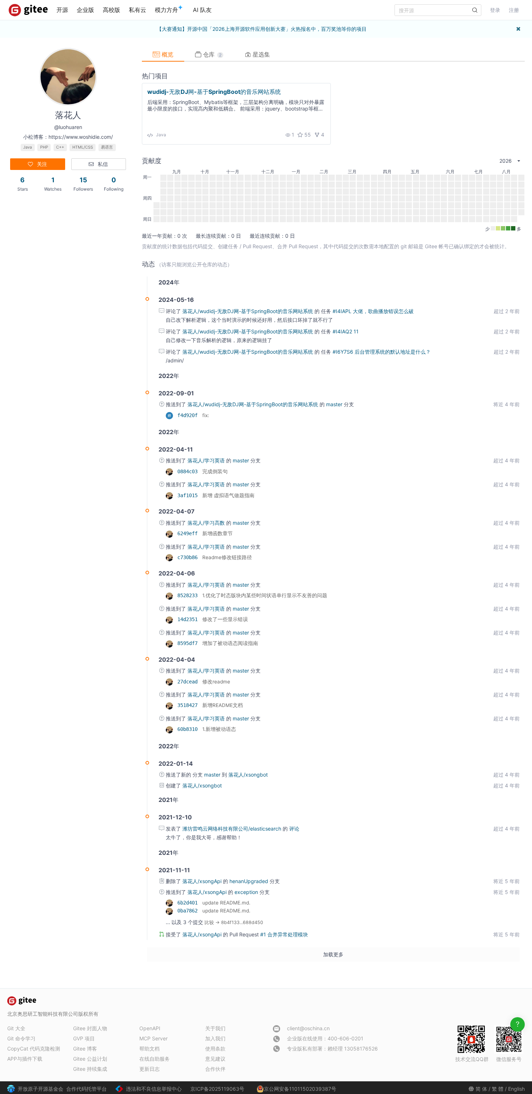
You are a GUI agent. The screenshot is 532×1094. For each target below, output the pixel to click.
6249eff (188, 533)
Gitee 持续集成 (90, 1069)
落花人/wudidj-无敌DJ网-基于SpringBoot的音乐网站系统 (248, 311)
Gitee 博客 (85, 1048)
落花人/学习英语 (206, 460)
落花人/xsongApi (202, 881)
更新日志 (149, 1069)
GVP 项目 (84, 1038)
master (335, 404)
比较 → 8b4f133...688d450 (233, 922)
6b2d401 (188, 903)
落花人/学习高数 (206, 523)
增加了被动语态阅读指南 (230, 643)
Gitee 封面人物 (90, 1028)
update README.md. (226, 903)
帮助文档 (149, 1048)
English (516, 1089)
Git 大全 (16, 1028)
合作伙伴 (215, 1069)
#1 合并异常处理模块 (284, 934)
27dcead (188, 682)
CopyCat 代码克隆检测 (33, 1048)
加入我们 (215, 1038)
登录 (495, 10)
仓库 (211, 54)
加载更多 (333, 954)
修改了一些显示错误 (225, 619)
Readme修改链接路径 (227, 557)
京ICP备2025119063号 (217, 1089)
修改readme (216, 682)
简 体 (481, 1089)
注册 (514, 10)
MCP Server (153, 1038)
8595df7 (188, 643)
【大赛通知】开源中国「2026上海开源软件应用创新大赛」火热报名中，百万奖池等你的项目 (262, 29)
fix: (205, 415)
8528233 (188, 595)
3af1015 (188, 495)
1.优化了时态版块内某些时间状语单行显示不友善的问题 (264, 595)
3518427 (188, 705)
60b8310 (188, 729)
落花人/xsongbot (248, 774)
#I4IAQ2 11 (346, 331)
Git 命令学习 (21, 1038)
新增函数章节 (217, 533)
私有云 (137, 9)
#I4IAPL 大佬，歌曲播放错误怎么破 (373, 311)
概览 (166, 54)
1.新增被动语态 (219, 729)
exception (247, 892)
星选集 (260, 54)
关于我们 (215, 1028)
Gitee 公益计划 (90, 1059)
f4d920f (188, 415)
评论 (294, 828)
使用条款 (215, 1048)
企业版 (85, 9)
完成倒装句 (215, 471)
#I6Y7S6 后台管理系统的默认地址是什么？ (382, 352)
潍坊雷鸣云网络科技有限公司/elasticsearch (232, 828)
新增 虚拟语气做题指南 (228, 495)
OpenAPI (149, 1028)
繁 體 (497, 1089)
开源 (62, 9)
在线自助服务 (154, 1059)
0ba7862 (188, 911)
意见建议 (215, 1059)
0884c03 (188, 471)
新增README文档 (222, 705)
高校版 (111, 9)
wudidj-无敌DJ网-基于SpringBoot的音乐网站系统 (214, 91)
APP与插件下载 (24, 1059)
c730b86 (188, 557)
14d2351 (188, 619)
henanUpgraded (249, 881)
